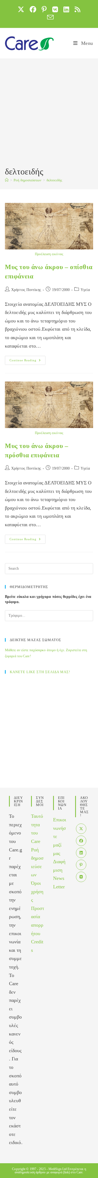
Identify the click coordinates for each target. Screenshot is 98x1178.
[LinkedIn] (81, 853)
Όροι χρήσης (37, 891)
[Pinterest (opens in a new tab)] (44, 9)
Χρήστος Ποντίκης (26, 290)
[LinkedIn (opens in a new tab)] (66, 9)
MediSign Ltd (57, 1169)
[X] (81, 829)
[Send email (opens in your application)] (49, 17)
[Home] (6, 180)
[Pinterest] (81, 865)
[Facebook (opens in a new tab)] (33, 9)
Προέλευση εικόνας (49, 254)
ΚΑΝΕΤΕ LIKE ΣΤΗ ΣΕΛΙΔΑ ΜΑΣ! (40, 672)
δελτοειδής (54, 180)
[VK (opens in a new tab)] (55, 9)
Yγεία (85, 290)
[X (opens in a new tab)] (21, 9)
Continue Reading (27, 361)
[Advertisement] (49, 113)
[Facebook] (81, 841)
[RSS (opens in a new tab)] (77, 9)
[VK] (81, 877)
